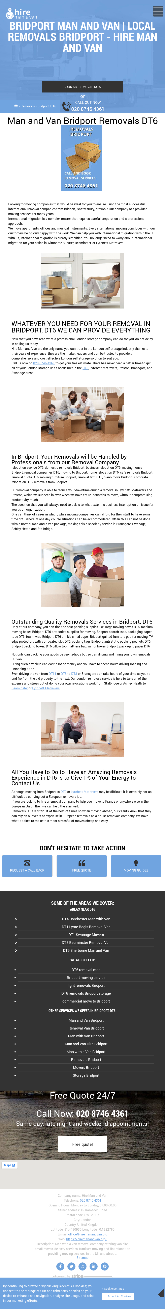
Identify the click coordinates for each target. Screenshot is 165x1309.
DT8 (74, 673)
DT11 (52, 673)
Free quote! (82, 1144)
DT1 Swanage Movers (86, 934)
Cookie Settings (114, 1288)
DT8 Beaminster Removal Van (86, 942)
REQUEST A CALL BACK (27, 870)
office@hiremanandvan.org (87, 1234)
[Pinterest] (105, 1266)
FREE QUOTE (81, 870)
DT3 (85, 368)
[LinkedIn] (94, 1266)
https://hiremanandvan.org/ (86, 1239)
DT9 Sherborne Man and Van (86, 950)
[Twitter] (71, 1266)
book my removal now (82, 87)
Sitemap (82, 1257)
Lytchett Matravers (46, 688)
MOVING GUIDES (136, 870)
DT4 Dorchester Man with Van (86, 918)
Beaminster (19, 688)
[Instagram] (82, 1266)
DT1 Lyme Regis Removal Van (86, 926)
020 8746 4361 (44, 363)
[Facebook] (60, 1266)
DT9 (63, 792)
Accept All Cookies (119, 1296)
